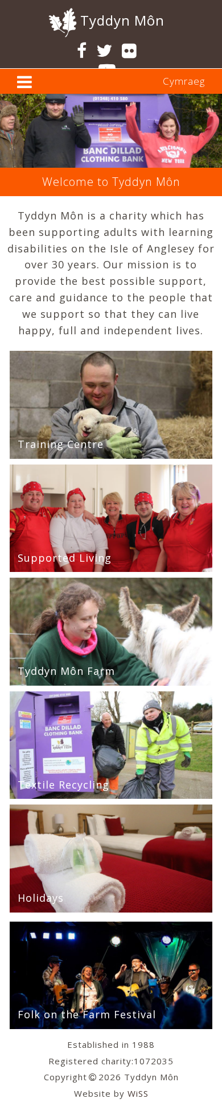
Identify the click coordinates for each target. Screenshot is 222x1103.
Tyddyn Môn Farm (66, 671)
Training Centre (61, 444)
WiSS (138, 1093)
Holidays (41, 898)
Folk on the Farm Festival (87, 1014)
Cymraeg (184, 81)
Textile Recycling (63, 784)
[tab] (111, 81)
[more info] (24, 84)
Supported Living (65, 558)
